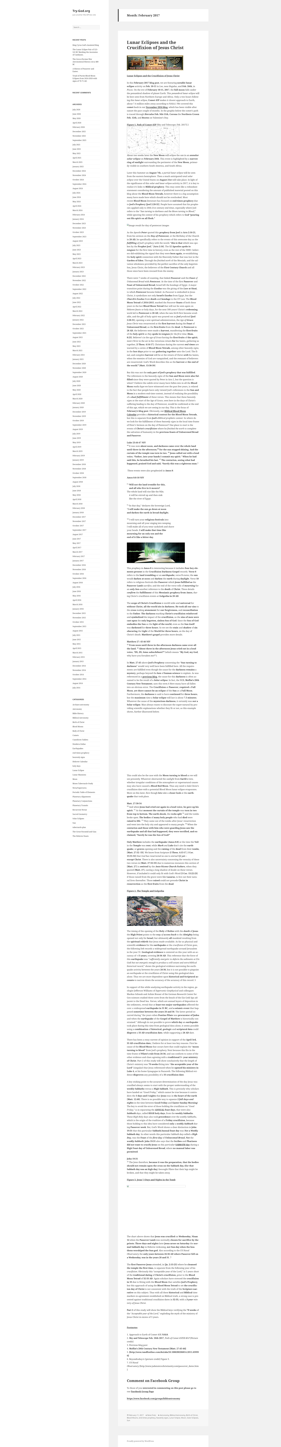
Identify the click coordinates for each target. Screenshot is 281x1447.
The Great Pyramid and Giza (84, 831)
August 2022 (78, 293)
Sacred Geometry (80, 814)
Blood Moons (78, 726)
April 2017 (77, 547)
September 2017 (79, 530)
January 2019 (78, 460)
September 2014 (79, 679)
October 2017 (78, 525)
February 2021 (79, 355)
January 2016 (78, 609)
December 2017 (79, 517)
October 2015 (78, 622)
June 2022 (77, 302)
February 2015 (79, 657)
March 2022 (77, 311)
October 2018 (78, 473)
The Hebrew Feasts (81, 836)
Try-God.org (81, 11)
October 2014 (78, 674)
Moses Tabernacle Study (83, 783)
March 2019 (77, 451)
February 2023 (79, 267)
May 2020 (77, 390)
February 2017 (79, 556)
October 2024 (78, 179)
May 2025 (77, 153)
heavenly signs (79, 757)
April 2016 (77, 600)
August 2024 (78, 188)
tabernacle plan (79, 827)
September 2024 (79, 184)
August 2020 (78, 377)
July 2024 (76, 193)
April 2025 (77, 158)
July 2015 (76, 635)
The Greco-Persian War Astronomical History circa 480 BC (85, 62)
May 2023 (77, 254)
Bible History (78, 713)
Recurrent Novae (80, 810)
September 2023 (79, 236)
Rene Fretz (151, 1415)
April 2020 (77, 394)
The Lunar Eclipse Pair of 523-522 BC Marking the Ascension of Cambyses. (85, 52)
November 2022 (79, 280)
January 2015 (78, 661)
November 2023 (79, 228)
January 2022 (78, 320)
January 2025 (78, 166)
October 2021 (78, 328)
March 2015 (77, 652)
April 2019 (77, 447)
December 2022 (79, 276)
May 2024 (77, 201)
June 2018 (77, 490)
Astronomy (77, 709)
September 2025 (79, 140)
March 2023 (77, 263)
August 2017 (78, 534)
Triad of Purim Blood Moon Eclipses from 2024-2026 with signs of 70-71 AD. (85, 78)
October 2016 (78, 574)
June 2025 (77, 149)
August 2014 (78, 683)
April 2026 (77, 123)
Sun (74, 823)
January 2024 (78, 219)
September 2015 (79, 626)
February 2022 (79, 315)
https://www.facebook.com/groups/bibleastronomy (153, 1398)
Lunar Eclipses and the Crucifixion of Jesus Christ (155, 44)
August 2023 (78, 241)
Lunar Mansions (79, 775)
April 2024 (77, 206)
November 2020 (79, 368)
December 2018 (79, 464)
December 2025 (79, 131)
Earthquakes (78, 748)
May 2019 (77, 442)
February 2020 (79, 403)
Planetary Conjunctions (82, 801)
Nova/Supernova (79, 788)
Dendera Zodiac (79, 744)
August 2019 (78, 429)
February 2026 (79, 127)
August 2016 (78, 582)
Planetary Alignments (82, 796)
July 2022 (76, 298)
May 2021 (77, 346)
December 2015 (79, 613)
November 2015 (79, 617)
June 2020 (77, 385)
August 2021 (78, 337)
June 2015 (77, 639)
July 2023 (76, 245)
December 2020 (79, 363)
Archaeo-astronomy (81, 704)
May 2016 (77, 596)
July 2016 (76, 587)
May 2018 (77, 495)
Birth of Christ (78, 722)
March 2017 (77, 552)
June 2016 (77, 591)
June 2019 (77, 438)
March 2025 (77, 162)
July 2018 (76, 486)
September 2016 (79, 578)
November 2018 (79, 469)
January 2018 (78, 512)
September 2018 (79, 477)
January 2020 (78, 407)
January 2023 (78, 271)
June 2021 (77, 342)
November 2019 (79, 416)
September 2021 (79, 333)
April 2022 (77, 306)
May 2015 (77, 644)
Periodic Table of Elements (84, 792)
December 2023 (79, 223)
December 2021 (79, 324)
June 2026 (77, 114)
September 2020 (79, 372)
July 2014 (76, 687)
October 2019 (78, 420)
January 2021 (78, 359)
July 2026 (76, 109)
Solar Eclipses (78, 818)
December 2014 (79, 666)
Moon (75, 779)
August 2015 (78, 631)
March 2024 (77, 210)
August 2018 (78, 482)
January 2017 (78, 560)
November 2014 (79, 670)
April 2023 (77, 258)
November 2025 (79, 136)
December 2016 (79, 565)
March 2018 (77, 504)
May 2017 (77, 543)
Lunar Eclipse (78, 770)
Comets (76, 735)
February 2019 (79, 455)
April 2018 (77, 499)
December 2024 (79, 171)
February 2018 (79, 508)
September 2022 (79, 289)
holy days (76, 766)
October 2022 (78, 285)
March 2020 (77, 398)
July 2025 (76, 144)
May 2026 (77, 118)
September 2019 (79, 425)
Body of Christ (78, 731)
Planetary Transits (80, 805)
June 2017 (77, 539)
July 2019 (76, 433)
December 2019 (79, 412)
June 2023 (77, 250)
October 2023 (78, 232)
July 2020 (76, 381)
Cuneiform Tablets (80, 739)
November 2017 (79, 521)
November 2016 (79, 569)
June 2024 (77, 197)
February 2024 (79, 215)
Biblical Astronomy (80, 718)
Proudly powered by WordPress (140, 1441)
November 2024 (79, 175)
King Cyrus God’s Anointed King (86, 45)
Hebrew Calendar (80, 761)
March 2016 (77, 604)
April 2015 (77, 648)
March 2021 (77, 350)
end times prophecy (81, 753)
